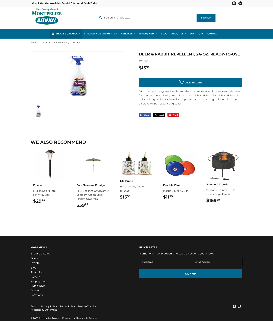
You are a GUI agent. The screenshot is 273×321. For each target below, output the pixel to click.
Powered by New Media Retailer (79, 318)
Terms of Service (87, 306)
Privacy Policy (49, 306)
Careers (35, 276)
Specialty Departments (100, 33)
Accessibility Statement (44, 310)
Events (35, 262)
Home (34, 42)
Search (208, 17)
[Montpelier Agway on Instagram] (239, 306)
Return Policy (67, 306)
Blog (164, 33)
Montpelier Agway (49, 318)
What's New (147, 33)
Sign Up (190, 273)
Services (127, 33)
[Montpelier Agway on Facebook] (234, 306)
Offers (34, 258)
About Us (177, 33)
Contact (213, 33)
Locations (197, 33)
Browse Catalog (67, 33)
